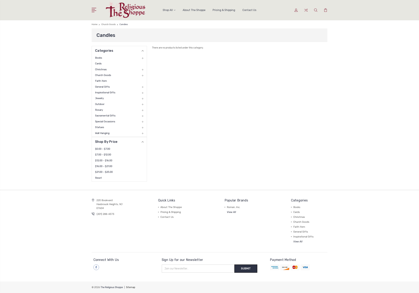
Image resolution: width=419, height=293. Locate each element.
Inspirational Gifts (105, 92)
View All (231, 212)
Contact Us (249, 10)
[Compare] (306, 12)
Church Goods (103, 75)
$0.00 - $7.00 (102, 148)
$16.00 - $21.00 (103, 166)
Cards (98, 63)
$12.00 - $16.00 (103, 160)
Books (98, 57)
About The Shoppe (194, 10)
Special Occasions (105, 121)
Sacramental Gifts (105, 115)
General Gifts (102, 86)
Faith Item (101, 80)
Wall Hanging (102, 133)
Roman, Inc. (233, 207)
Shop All (168, 10)
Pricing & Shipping (224, 10)
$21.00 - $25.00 (104, 171)
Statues (99, 127)
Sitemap (130, 287)
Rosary (99, 109)
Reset (98, 177)
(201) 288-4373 (105, 214)
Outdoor (99, 104)
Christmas (101, 69)
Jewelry (99, 98)
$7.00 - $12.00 (103, 154)
